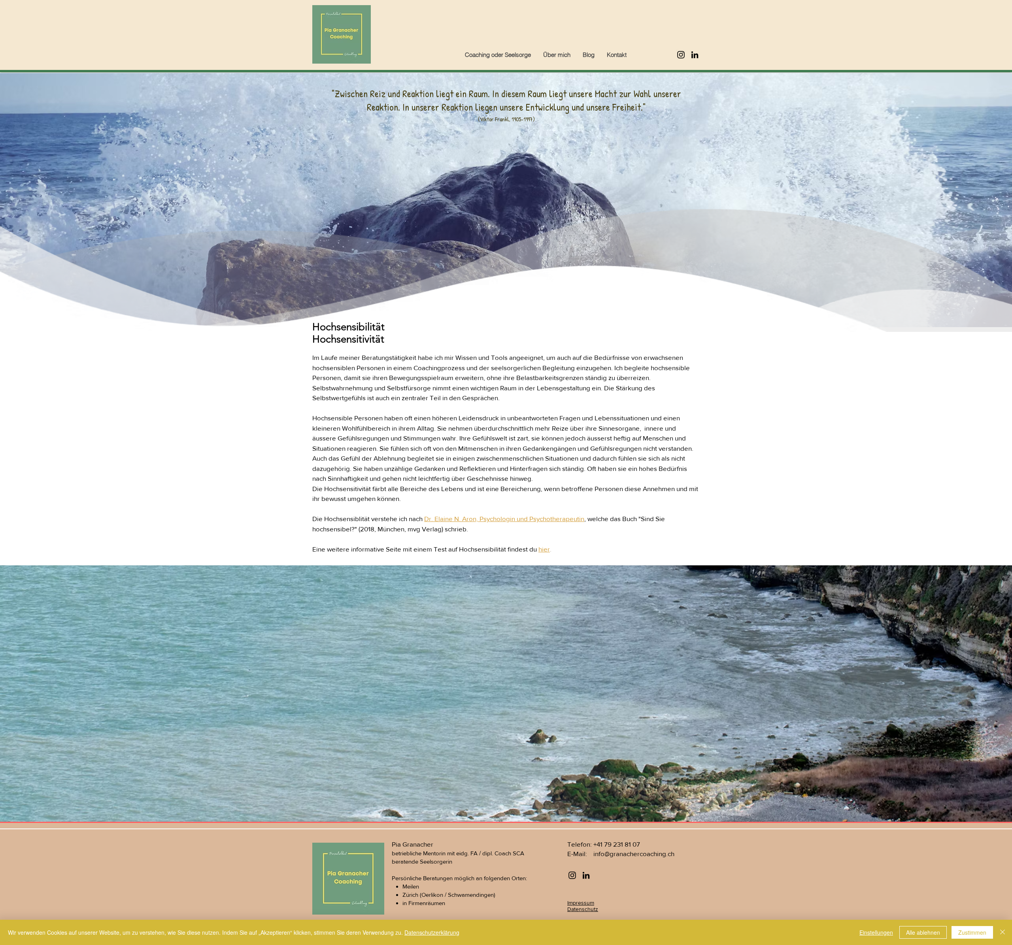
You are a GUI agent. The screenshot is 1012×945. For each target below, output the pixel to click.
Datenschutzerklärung (431, 932)
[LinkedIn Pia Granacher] (695, 55)
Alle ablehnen (923, 932)
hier (544, 549)
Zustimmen (972, 932)
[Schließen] (1002, 932)
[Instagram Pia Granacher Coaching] (681, 55)
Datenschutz (582, 909)
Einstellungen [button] (876, 932)
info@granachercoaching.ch (633, 853)
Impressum (580, 903)
